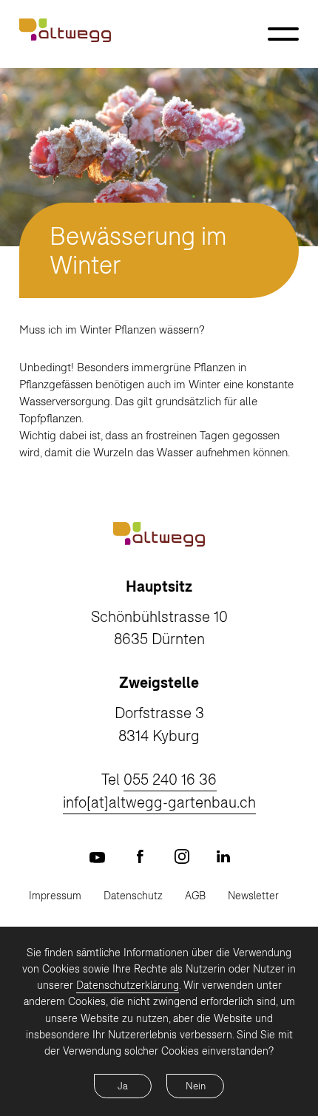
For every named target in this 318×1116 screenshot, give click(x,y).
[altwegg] (65, 30)
